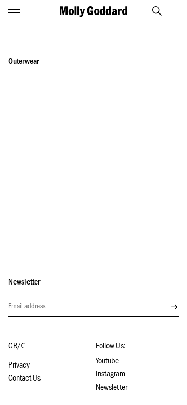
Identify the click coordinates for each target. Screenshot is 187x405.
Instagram (110, 375)
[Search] (152, 11)
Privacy (19, 366)
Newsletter (111, 388)
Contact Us (24, 379)
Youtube (107, 362)
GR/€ (16, 347)
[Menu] (14, 11)
